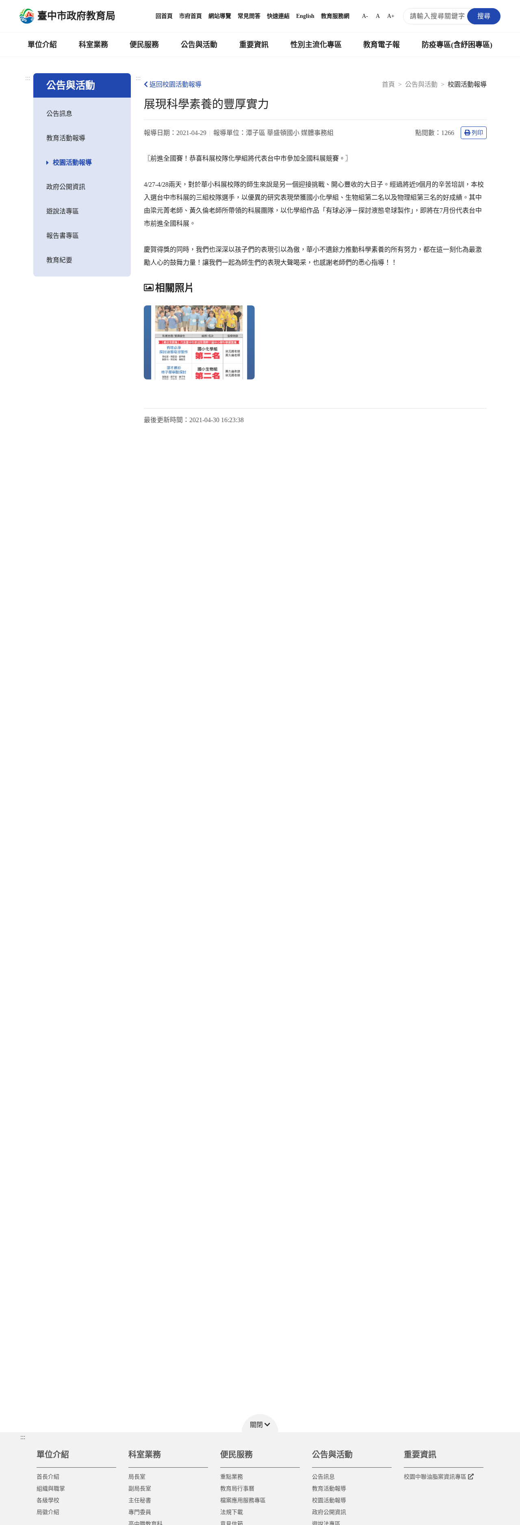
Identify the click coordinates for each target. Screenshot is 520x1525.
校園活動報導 (72, 162)
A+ (390, 16)
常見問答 (249, 16)
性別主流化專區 (316, 45)
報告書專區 (62, 235)
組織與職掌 (51, 1489)
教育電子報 (381, 45)
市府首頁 (190, 16)
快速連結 (278, 16)
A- (365, 16)
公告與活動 (199, 45)
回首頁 (164, 16)
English (305, 16)
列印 (477, 133)
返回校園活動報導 (176, 84)
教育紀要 (59, 260)
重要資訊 (254, 45)
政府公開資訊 (65, 186)
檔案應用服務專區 (243, 1500)
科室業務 (93, 45)
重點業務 (231, 1477)
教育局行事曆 (237, 1489)
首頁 (388, 84)
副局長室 (139, 1489)
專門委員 (139, 1512)
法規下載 (231, 1512)
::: (27, 77)
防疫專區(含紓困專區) (457, 45)
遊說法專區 (62, 211)
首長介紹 (48, 1477)
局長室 (136, 1477)
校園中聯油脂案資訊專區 (435, 1477)
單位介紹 (42, 45)
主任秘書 (139, 1500)
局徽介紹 (48, 1512)
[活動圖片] (199, 342)
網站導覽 (219, 16)
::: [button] (22, 1437)
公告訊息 (59, 113)
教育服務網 (335, 16)
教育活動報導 (65, 138)
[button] (260, 1423)
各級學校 (48, 1500)
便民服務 (144, 45)
